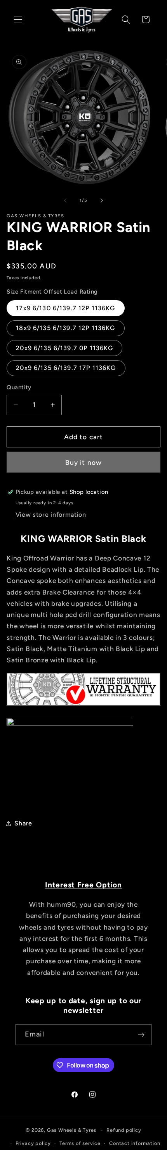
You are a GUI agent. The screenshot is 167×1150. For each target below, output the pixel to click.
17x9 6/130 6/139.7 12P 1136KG (65, 308)
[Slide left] (65, 200)
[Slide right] (101, 200)
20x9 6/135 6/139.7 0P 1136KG (64, 348)
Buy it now (83, 462)
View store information (51, 514)
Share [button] (23, 823)
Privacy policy (33, 1143)
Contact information (134, 1143)
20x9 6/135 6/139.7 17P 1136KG (66, 367)
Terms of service (80, 1143)
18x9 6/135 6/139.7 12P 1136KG (65, 328)
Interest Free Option (83, 884)
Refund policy (123, 1130)
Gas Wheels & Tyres (72, 1130)
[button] (18, 19)
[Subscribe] (141, 1034)
